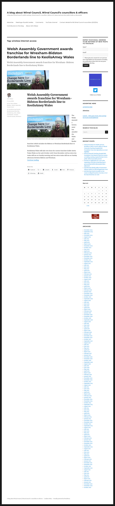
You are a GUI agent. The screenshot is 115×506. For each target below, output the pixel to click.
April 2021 (86, 270)
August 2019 (87, 300)
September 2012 (88, 447)
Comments (39, 22)
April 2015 (86, 392)
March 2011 (87, 478)
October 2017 (87, 339)
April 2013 (86, 434)
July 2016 (86, 366)
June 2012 (86, 452)
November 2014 (88, 401)
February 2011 (88, 480)
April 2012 (86, 455)
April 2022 (87, 251)
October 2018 (87, 318)
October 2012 (87, 445)
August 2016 (87, 364)
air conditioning (11, 109)
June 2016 (86, 367)
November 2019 (88, 295)
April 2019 (87, 307)
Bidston (9, 105)
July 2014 (86, 408)
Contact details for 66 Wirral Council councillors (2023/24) (79, 22)
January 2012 (87, 461)
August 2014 (87, 406)
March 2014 (87, 415)
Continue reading (33, 160)
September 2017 (88, 341)
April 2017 (86, 350)
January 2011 (87, 482)
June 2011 (86, 473)
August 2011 (87, 470)
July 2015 (86, 387)
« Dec (87, 205)
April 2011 (86, 477)
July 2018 (86, 323)
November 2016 (88, 358)
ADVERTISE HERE (87, 107)
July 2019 (86, 302)
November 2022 (88, 246)
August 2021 (87, 263)
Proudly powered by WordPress (61, 498)
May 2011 (86, 475)
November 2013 (88, 422)
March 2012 (87, 457)
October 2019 (87, 297)
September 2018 (88, 320)
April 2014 (86, 413)
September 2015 (88, 383)
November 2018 (88, 316)
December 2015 (88, 378)
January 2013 (87, 440)
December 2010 (88, 484)
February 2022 (88, 253)
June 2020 (86, 283)
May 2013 (86, 433)
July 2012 (86, 450)
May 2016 (86, 369)
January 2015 (87, 397)
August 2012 (87, 448)
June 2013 (86, 431)
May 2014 (86, 411)
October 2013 (87, 424)
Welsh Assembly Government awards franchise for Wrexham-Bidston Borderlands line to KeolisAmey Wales (40, 53)
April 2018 (86, 328)
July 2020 (86, 281)
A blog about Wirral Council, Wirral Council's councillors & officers (47, 12)
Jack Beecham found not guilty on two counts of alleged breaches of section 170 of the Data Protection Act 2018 (95, 172)
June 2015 (86, 388)
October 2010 (87, 487)
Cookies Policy (48, 498)
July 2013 (86, 429)
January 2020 (87, 291)
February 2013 (88, 438)
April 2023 (87, 242)
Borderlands (10, 111)
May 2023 (86, 240)
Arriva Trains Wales (12, 103)
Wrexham (18, 116)
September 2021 (88, 261)
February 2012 (88, 459)
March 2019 (87, 309)
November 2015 (88, 380)
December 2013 (88, 420)
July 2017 (86, 344)
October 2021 (87, 260)
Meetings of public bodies (24, 22)
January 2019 (87, 313)
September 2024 (88, 231)
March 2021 (87, 272)
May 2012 (86, 454)
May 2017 (86, 348)
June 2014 (86, 410)
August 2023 (87, 237)
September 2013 (88, 425)
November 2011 (88, 464)
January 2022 (87, 254)
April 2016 (87, 371)
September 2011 (88, 468)
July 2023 (86, 239)
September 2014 (88, 404)
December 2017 (88, 336)
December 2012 (88, 441)
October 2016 (87, 360)
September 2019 (88, 298)
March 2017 (87, 351)
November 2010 (88, 485)
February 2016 (88, 374)
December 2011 (88, 463)
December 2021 (88, 256)
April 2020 (87, 286)
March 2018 (87, 330)
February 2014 (88, 417)
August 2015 (87, 385)
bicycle (18, 109)
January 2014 (87, 418)
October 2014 (87, 403)
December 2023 (88, 235)
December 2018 (88, 314)
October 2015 (87, 381)
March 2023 (87, 244)
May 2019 (86, 306)
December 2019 (88, 293)
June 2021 (86, 267)
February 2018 (88, 332)
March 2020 (87, 288)
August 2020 (87, 279)
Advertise (10, 22)
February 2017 (88, 353)
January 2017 (87, 355)
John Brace (10, 98)
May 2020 (86, 284)
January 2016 (87, 376)
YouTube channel (51, 22)
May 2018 (86, 327)
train (15, 113)
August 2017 (87, 343)
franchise (16, 111)
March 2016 (87, 373)
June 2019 (86, 304)
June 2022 (86, 249)
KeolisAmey (10, 113)
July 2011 (86, 471)
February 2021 (88, 274)
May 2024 (86, 233)
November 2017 (88, 337)
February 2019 (88, 311)
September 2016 (88, 362)
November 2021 (88, 258)
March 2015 (87, 394)
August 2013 (87, 427)
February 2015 (88, 395)
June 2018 (86, 325)
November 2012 (88, 443)
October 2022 (87, 247)
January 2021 (87, 276)
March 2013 (87, 436)
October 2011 (87, 466)
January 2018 (87, 334)
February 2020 (88, 290)
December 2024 (88, 230)
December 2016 (88, 357)
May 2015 (86, 390)
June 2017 (86, 346)
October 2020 (87, 277)
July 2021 (86, 265)
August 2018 (87, 321)
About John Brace (32, 26)
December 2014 (88, 399)
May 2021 (86, 269)
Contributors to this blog (15, 26)
